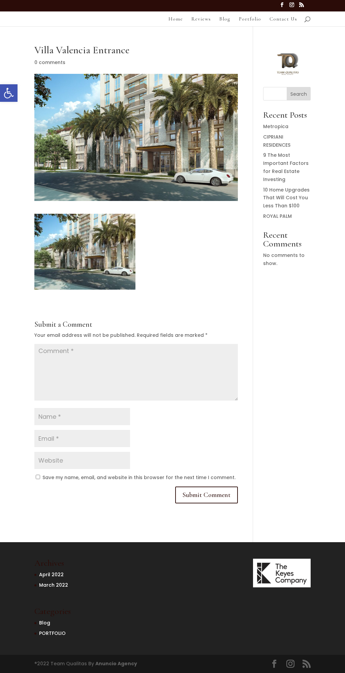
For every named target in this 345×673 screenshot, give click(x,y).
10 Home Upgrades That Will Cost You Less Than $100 (286, 197)
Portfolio (250, 19)
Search (298, 94)
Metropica (275, 126)
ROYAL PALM (277, 216)
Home (175, 19)
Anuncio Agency (116, 663)
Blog (224, 19)
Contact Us (283, 19)
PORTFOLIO (52, 633)
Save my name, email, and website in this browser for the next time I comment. (139, 477)
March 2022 (53, 585)
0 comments (49, 62)
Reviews (201, 19)
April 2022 (51, 574)
